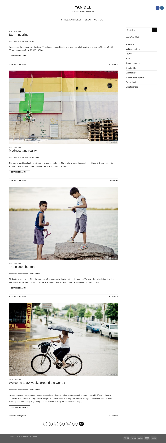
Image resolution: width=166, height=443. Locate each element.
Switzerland (131, 82)
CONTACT (99, 20)
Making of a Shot (133, 49)
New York (130, 54)
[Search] (163, 20)
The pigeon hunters (22, 266)
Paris (128, 58)
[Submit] (154, 30)
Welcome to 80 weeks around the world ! (37, 382)
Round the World (133, 63)
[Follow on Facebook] (158, 8)
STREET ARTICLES (71, 20)
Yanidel (83, 7)
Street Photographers (135, 77)
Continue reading (19, 56)
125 (68, 424)
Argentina (130, 44)
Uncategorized (15, 147)
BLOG (88, 20)
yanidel (38, 158)
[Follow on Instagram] (162, 8)
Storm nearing (18, 34)
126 (75, 424)
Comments (113, 64)
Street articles (131, 73)
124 (62, 424)
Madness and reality (23, 150)
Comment (114, 180)
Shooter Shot (131, 68)
